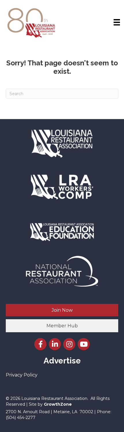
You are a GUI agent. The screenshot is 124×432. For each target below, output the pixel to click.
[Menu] (117, 22)
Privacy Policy (21, 375)
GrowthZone (58, 404)
